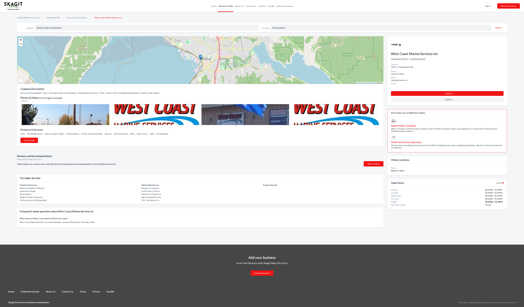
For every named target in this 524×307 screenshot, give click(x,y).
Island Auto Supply (28, 191)
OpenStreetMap (369, 83)
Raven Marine (25, 194)
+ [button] (21, 40)
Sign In (488, 6)
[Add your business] (262, 269)
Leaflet (359, 83)
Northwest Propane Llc (151, 194)
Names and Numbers (39, 302)
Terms (83, 291)
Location (265, 28)
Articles (262, 6)
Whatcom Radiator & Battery (32, 188)
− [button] (21, 44)
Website (448, 93)
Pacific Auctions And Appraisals (33, 200)
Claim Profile (29, 140)
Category (30, 28)
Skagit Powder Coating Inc (31, 197)
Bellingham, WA (53, 17)
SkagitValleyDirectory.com (28, 17)
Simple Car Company (150, 188)
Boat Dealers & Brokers (77, 17)
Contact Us (251, 6)
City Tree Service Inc (150, 200)
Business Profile (226, 6)
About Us (239, 6)
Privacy (96, 291)
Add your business (285, 6)
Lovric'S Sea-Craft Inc (151, 191)
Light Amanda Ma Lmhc (151, 197)
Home (214, 6)
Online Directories (30, 291)
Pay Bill (271, 6)
